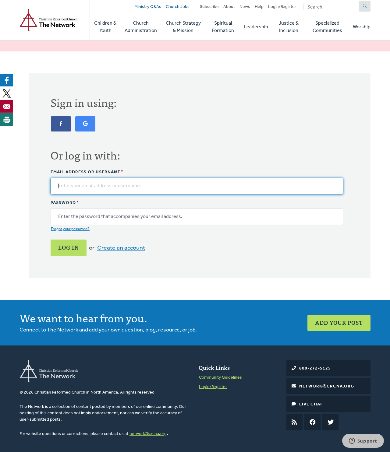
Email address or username (85, 172)
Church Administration (141, 27)
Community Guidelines (220, 377)
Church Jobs (178, 7)
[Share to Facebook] (6, 80)
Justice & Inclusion (289, 27)
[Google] (85, 127)
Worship (361, 27)
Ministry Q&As (147, 7)
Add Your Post (339, 322)
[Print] (6, 119)
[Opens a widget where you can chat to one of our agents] (363, 441)
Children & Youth (105, 27)
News (244, 7)
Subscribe (209, 7)
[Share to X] (6, 93)
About (229, 7)
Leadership (256, 27)
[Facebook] (61, 127)
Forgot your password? (70, 229)
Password (63, 203)
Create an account (121, 248)
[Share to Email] (6, 106)
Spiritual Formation (223, 27)
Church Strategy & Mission (183, 27)
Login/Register (282, 7)
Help (259, 7)
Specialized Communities (327, 27)
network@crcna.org (148, 434)
